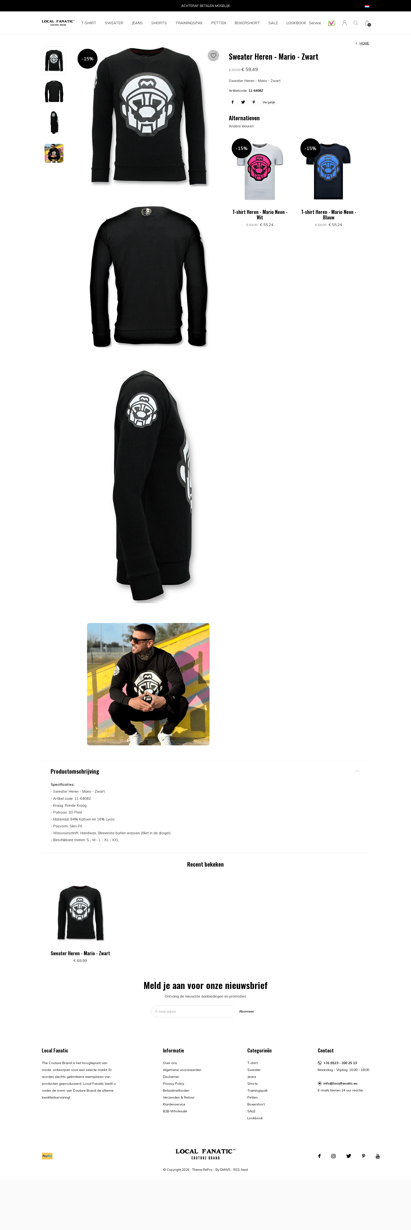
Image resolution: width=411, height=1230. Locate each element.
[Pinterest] (363, 1156)
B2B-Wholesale (175, 1111)
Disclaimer (171, 1077)
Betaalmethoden (176, 1090)
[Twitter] (348, 1156)
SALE (273, 23)
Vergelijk (269, 102)
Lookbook (296, 23)
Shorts (159, 23)
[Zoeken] (356, 23)
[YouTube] (378, 1156)
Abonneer (246, 1011)
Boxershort (247, 23)
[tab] (205, 771)
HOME (364, 43)
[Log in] (344, 23)
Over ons (170, 1063)
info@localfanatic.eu (340, 1083)
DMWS (225, 1170)
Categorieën (259, 1050)
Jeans (137, 23)
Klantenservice (174, 1104)
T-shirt (88, 23)
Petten (218, 23)
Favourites (213, 55)
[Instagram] (333, 1156)
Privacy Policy (173, 1083)
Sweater (114, 23)
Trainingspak (189, 23)
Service (315, 23)
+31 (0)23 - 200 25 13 (340, 1063)
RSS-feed (240, 1170)
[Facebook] (319, 1156)
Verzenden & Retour (179, 1097)
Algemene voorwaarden (182, 1070)
